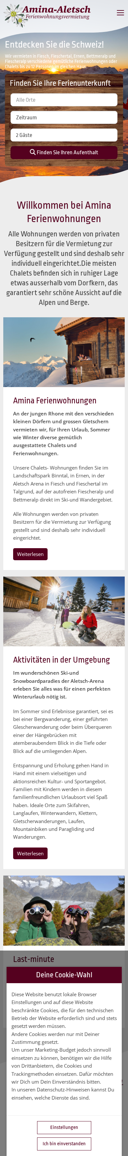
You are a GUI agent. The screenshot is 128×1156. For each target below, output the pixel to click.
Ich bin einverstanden (64, 1144)
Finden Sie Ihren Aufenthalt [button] (67, 152)
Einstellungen (64, 1127)
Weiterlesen (30, 554)
